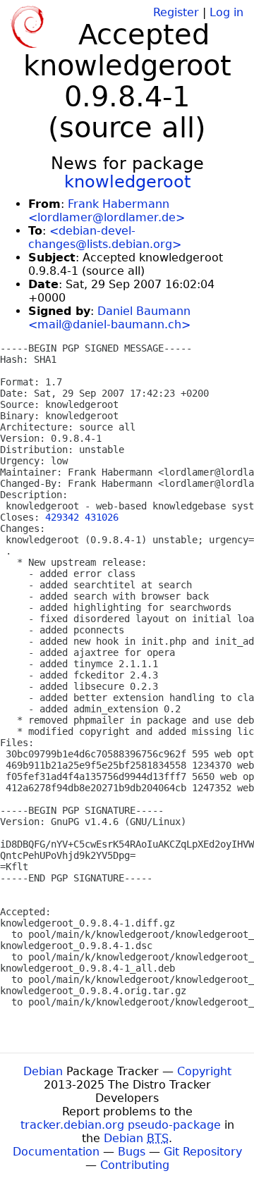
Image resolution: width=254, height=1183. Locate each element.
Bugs (131, 1151)
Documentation (56, 1151)
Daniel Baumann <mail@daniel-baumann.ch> (109, 317)
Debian (43, 1071)
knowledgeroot (127, 182)
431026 (102, 517)
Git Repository (203, 1151)
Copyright (204, 1071)
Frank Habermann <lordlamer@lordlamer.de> (106, 210)
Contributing (134, 1165)
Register (176, 12)
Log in (226, 12)
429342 (62, 517)
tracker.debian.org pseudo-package (120, 1125)
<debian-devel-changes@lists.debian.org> (104, 237)
